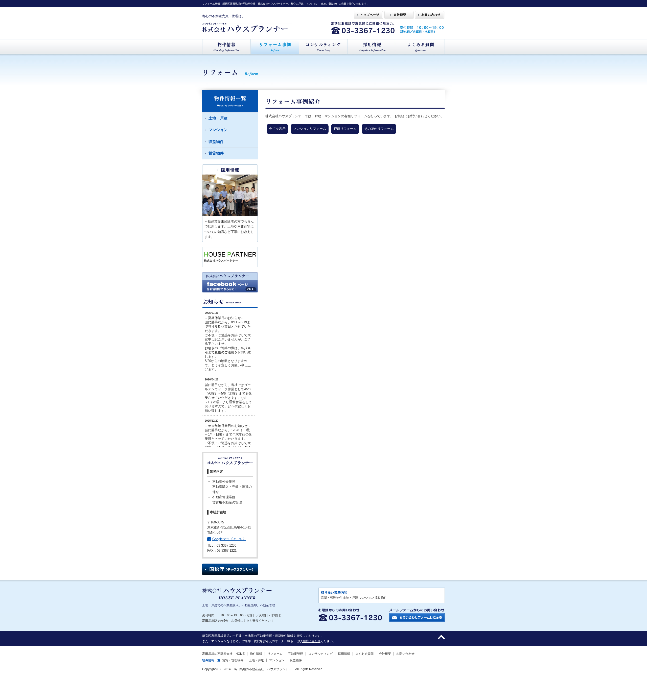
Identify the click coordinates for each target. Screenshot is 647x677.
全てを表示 (277, 129)
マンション (276, 660)
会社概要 (385, 654)
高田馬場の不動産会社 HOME (223, 654)
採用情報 (344, 654)
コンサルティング (320, 654)
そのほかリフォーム (379, 129)
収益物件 (296, 660)
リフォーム (275, 654)
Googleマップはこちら (229, 539)
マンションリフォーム (309, 129)
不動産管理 (295, 654)
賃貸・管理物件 (232, 660)
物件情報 (256, 654)
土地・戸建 (256, 660)
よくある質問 (364, 654)
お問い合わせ (311, 641)
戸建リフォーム (345, 129)
